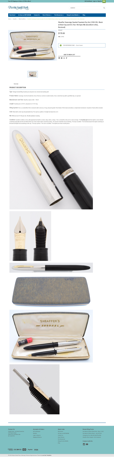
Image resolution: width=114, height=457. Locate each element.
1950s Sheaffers (22, 19)
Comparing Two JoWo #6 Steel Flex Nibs (92, 435)
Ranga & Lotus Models (73, 15)
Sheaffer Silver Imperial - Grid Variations (92, 437)
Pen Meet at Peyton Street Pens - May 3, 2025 (93, 431)
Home (9, 19)
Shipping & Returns (37, 437)
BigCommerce (33, 455)
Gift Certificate (88, 1)
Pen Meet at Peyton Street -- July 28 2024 (92, 433)
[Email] (61, 58)
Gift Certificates (36, 431)
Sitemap (23, 455)
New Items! (12, 15)
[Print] (64, 58)
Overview (16, 83)
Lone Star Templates (46, 455)
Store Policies (46, 15)
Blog (84, 15)
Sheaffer (15, 19)
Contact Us (37, 15)
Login (94, 1)
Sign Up (100, 1)
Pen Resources (58, 15)
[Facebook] (59, 58)
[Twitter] (66, 58)
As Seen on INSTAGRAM (24, 15)
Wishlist (35, 433)
